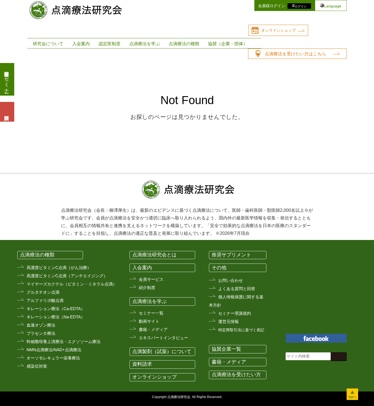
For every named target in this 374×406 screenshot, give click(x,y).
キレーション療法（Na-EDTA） (56, 316)
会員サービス (151, 279)
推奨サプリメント (231, 255)
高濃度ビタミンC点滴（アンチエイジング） (67, 275)
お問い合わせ (230, 280)
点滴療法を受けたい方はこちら (295, 54)
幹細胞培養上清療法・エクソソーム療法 (63, 341)
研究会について (48, 43)
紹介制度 (147, 287)
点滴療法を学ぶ (144, 43)
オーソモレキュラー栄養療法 (53, 358)
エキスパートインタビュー (163, 337)
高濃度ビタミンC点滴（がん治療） (59, 267)
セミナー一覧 (151, 313)
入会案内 (81, 43)
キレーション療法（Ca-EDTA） (56, 308)
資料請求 (142, 364)
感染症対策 (37, 366)
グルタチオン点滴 (43, 292)
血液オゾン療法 (41, 325)
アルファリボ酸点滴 (45, 300)
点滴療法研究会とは (154, 255)
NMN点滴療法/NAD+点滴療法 (54, 349)
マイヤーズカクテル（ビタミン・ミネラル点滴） (72, 284)
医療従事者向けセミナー (6, 79)
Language (332, 6)
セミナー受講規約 (234, 313)
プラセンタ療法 (41, 333)
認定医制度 (109, 43)
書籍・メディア (153, 329)
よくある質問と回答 (236, 288)
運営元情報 (228, 321)
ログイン (301, 6)
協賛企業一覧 (226, 349)
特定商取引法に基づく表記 (241, 330)
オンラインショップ (278, 30)
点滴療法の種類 (184, 43)
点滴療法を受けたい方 (236, 374)
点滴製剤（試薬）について (161, 351)
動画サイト (149, 321)
